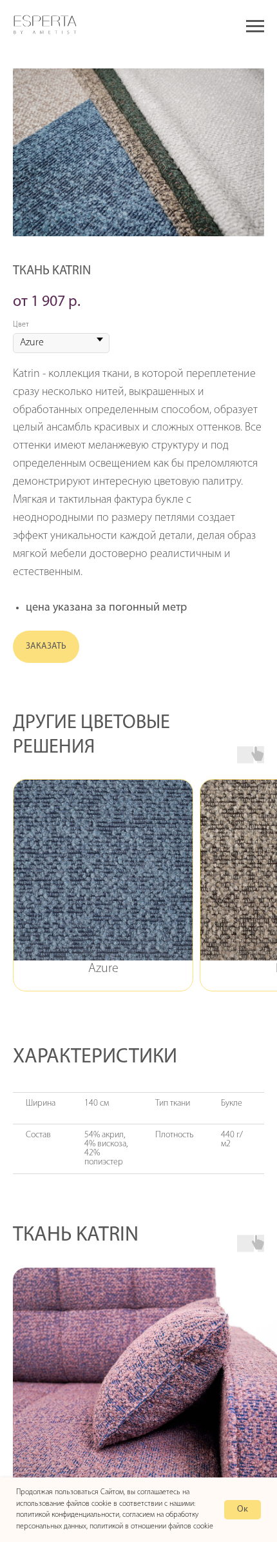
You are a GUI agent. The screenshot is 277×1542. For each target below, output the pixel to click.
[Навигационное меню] (255, 26)
